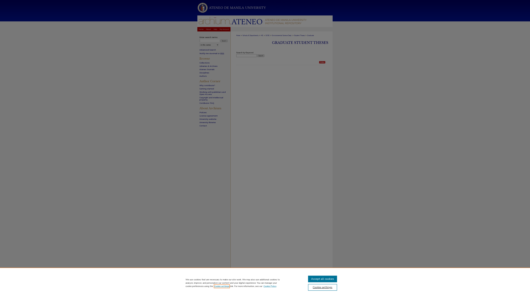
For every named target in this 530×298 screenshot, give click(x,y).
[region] (265, 283)
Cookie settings (221, 286)
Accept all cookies (322, 279)
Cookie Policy (269, 286)
